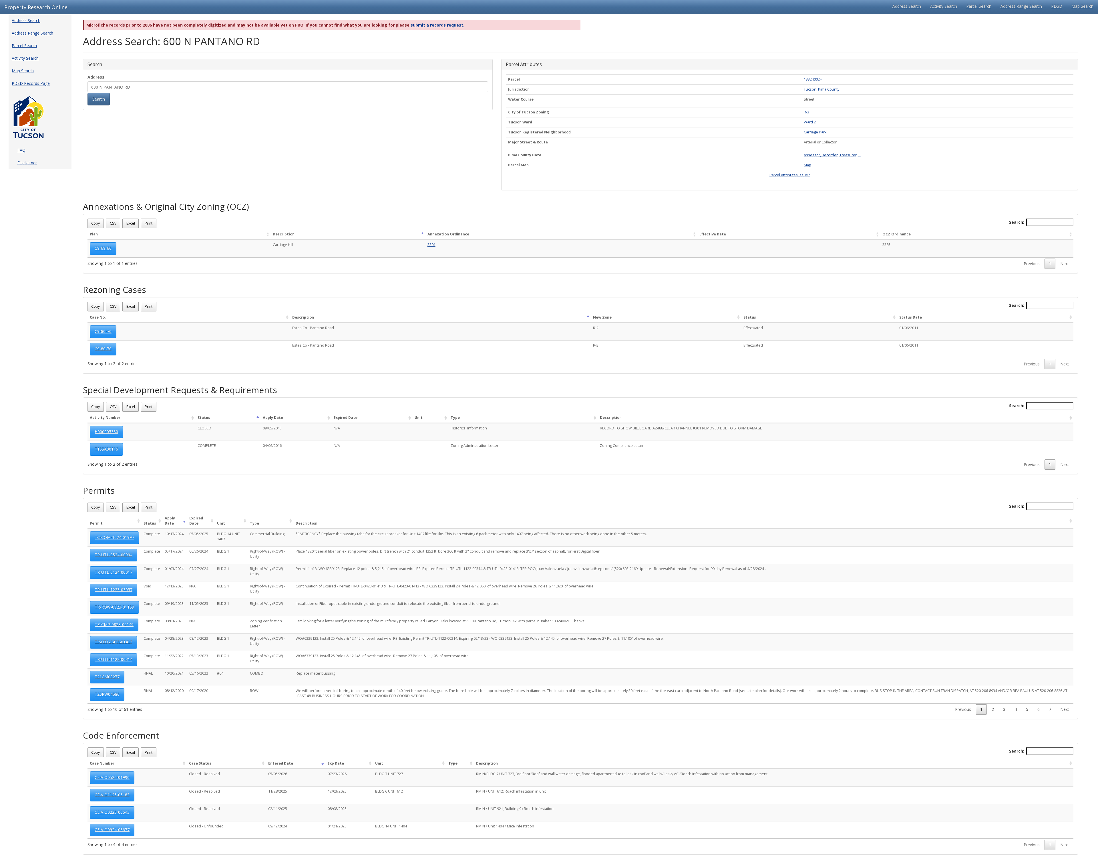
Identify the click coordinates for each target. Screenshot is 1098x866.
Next (1064, 263)
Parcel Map (518, 165)
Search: (1016, 222)
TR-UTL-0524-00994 (113, 554)
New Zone (602, 317)
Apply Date (273, 417)
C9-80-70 (103, 331)
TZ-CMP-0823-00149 (114, 624)
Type (455, 417)
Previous (1032, 263)
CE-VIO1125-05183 (112, 794)
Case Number (102, 763)
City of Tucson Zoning (528, 112)
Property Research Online (35, 7)
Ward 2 (810, 122)
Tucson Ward (520, 122)
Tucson (810, 89)
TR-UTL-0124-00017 (113, 572)
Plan (94, 234)
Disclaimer (27, 162)
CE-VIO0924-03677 (112, 829)
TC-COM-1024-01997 (114, 537)
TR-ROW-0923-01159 (114, 607)
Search (98, 99)
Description (284, 234)
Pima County (828, 89)
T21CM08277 (107, 676)
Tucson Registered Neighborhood (539, 132)
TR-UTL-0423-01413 (113, 642)
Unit (419, 417)
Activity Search (943, 6)
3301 (431, 244)
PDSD (1056, 6)
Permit (96, 523)
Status (749, 317)
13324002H (813, 79)
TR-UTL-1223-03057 (113, 589)
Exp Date (336, 763)
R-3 (806, 112)
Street (809, 99)
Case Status (200, 763)
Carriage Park (815, 132)
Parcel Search (978, 6)
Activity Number (105, 417)
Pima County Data (524, 155)
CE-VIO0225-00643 (112, 812)
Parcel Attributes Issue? (789, 175)
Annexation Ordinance (448, 234)
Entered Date (280, 763)
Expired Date (345, 417)
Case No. (98, 317)
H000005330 (106, 431)
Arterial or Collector (820, 142)
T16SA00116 (106, 449)
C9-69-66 (103, 248)
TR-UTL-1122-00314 (113, 659)
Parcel (514, 79)
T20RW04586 (107, 694)
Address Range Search (1021, 6)
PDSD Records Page (31, 83)
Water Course (521, 99)
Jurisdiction (519, 89)
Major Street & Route (528, 142)
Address (95, 77)
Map (807, 165)
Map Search (1082, 6)
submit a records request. (437, 25)
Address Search (906, 6)
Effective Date (712, 234)
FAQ (21, 150)
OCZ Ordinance (896, 234)
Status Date (910, 317)
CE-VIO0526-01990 (112, 777)
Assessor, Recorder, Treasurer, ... (832, 155)
